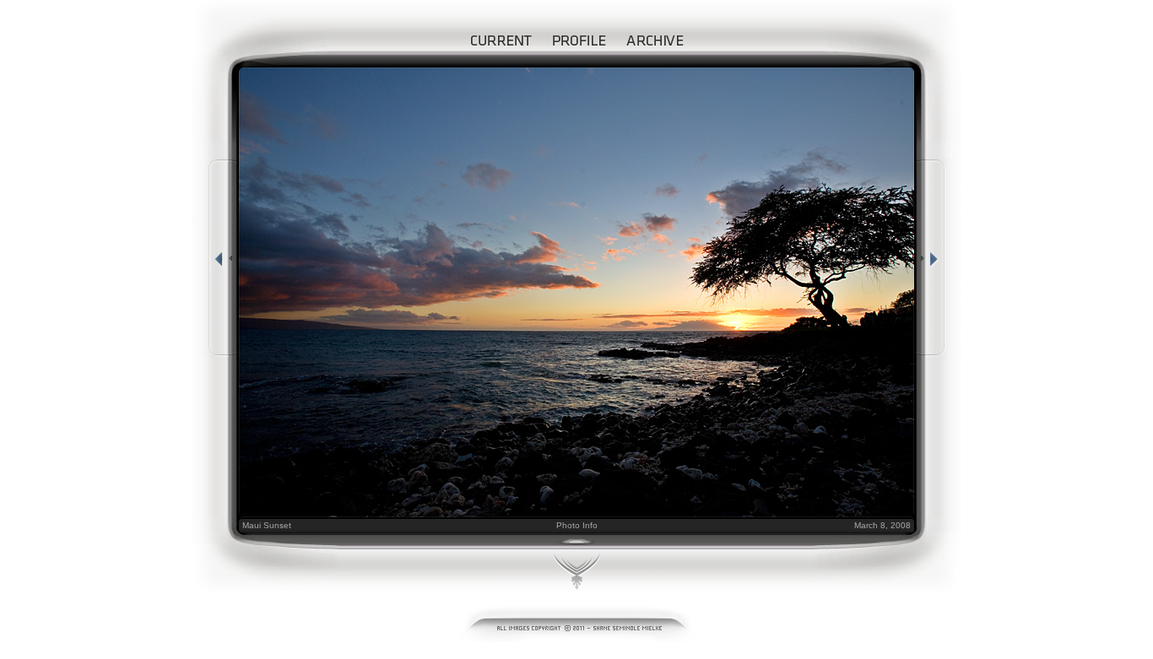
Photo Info (577, 525)
